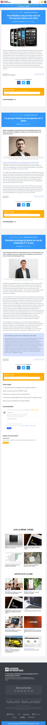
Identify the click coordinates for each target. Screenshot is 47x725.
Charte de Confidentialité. (19, 416)
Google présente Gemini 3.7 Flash (31, 649)
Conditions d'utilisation (32, 425)
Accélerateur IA (28, 4)
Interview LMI (21, 6)
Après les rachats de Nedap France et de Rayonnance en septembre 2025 (21, 162)
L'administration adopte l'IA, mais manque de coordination (12, 565)
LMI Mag (27, 6)
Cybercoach (36, 4)
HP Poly (12, 4)
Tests (41, 4)
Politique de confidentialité (25, 425)
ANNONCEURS (17, 701)
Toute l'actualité (13, 12)
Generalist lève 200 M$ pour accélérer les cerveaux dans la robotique (13, 593)
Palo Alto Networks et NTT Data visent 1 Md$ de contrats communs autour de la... (32, 631)
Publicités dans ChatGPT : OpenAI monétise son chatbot (31, 593)
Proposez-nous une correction (39, 74)
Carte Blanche (19, 4)
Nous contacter (9, 701)
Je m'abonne (5, 442)
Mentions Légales (25, 701)
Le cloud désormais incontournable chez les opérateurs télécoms (19, 387)
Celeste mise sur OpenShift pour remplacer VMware (16, 400)
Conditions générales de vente (13, 702)
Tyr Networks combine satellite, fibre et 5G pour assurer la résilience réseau (22, 397)
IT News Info (25, 677)
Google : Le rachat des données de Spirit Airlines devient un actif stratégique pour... (12, 650)
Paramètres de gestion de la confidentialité (30, 702)
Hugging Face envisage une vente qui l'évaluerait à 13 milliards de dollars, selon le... (32, 547)
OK (41, 215)
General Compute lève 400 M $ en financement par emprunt (31, 565)
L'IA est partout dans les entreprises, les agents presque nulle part (13, 631)
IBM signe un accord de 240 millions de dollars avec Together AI (13, 547)
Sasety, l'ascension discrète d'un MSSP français (15, 391)
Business (21, 12)
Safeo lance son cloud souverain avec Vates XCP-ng (16, 394)
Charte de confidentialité (35, 701)
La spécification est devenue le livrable (32, 610)
